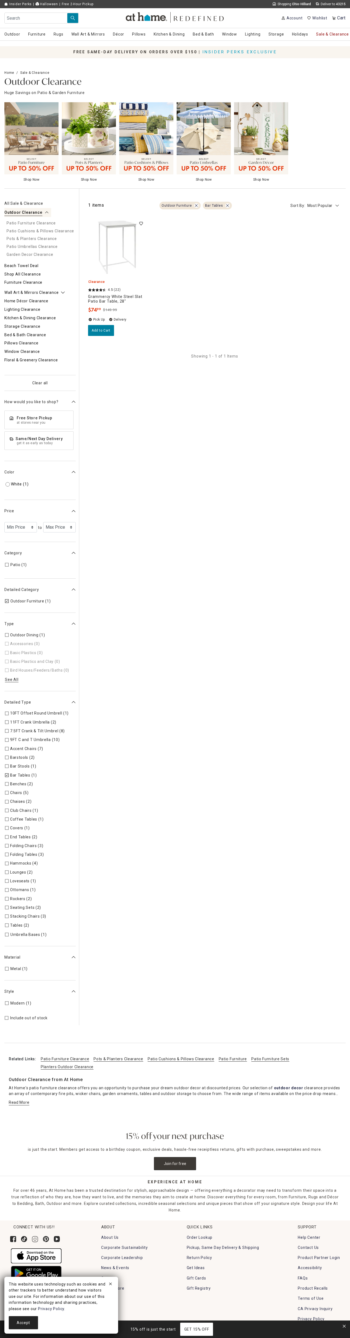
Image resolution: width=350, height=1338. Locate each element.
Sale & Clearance (34, 73)
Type (9, 624)
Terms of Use (311, 1298)
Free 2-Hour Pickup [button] (78, 4)
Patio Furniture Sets (270, 1059)
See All (12, 679)
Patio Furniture (233, 1059)
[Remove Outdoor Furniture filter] (196, 205)
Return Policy (199, 1257)
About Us (110, 1237)
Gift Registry (199, 1288)
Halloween (48, 4)
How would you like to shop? (31, 402)
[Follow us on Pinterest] (45, 1239)
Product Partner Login (319, 1257)
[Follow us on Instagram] (35, 1239)
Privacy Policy (311, 1319)
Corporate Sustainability (124, 1247)
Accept (23, 1323)
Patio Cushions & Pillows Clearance (181, 1059)
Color (9, 472)
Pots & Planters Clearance (118, 1059)
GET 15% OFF (196, 1329)
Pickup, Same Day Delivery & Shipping (223, 1247)
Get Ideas (196, 1268)
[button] (175, 16)
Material (12, 957)
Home (9, 73)
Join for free (175, 1163)
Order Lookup (200, 1237)
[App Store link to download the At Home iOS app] (36, 1255)
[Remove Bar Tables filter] (227, 205)
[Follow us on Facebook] (13, 1239)
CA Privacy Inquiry (315, 1309)
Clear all (40, 383)
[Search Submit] (72, 18)
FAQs (303, 1278)
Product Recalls (313, 1288)
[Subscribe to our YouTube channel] (56, 1239)
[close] (110, 1284)
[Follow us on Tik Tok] (24, 1239)
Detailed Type (17, 702)
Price (9, 511)
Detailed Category (21, 589)
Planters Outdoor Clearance (67, 1067)
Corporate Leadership (122, 1257)
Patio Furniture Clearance (65, 1059)
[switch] (141, 223)
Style (9, 991)
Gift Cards (196, 1278)
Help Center (309, 1237)
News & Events (115, 1268)
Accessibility (310, 1268)
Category (13, 553)
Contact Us (308, 1247)
